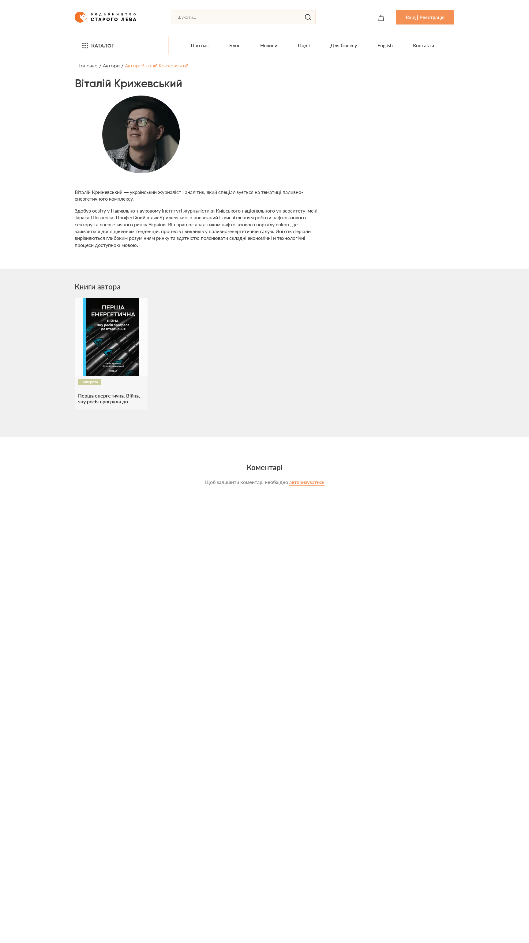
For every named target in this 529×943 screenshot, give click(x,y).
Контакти (423, 45)
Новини (268, 45)
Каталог (102, 45)
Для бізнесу (343, 45)
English (385, 45)
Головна (88, 66)
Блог (234, 45)
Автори (111, 66)
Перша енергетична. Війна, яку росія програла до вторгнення (109, 398)
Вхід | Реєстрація (425, 17)
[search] (308, 17)
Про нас (200, 45)
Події (304, 45)
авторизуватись (307, 482)
